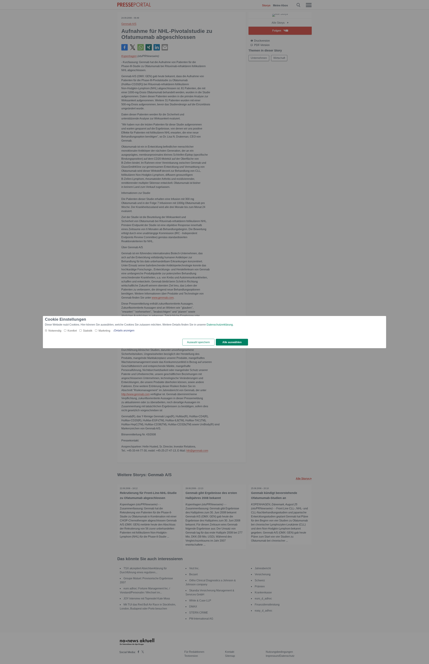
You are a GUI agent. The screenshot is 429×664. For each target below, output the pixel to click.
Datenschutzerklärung (220, 324)
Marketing (104, 330)
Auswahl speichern (198, 342)
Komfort (72, 330)
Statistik (87, 330)
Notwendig (54, 330)
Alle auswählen (232, 342)
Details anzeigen (124, 330)
